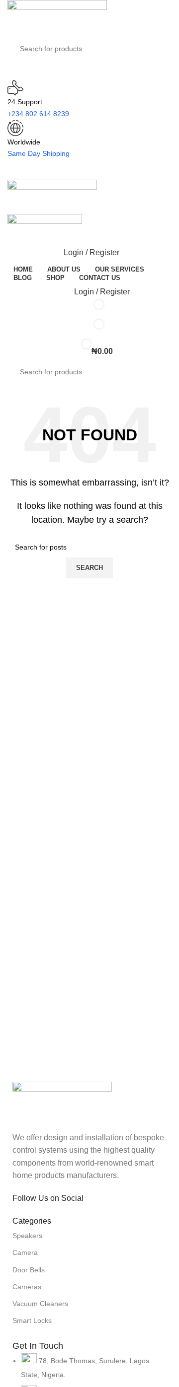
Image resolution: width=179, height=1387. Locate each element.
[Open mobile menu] (89, 170)
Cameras (26, 1287)
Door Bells (28, 1270)
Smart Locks (32, 1320)
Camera (25, 1252)
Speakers (27, 1236)
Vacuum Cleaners (40, 1304)
